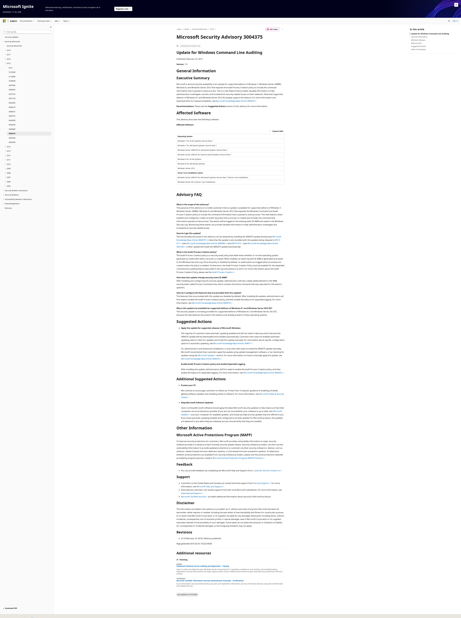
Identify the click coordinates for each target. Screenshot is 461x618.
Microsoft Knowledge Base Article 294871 (232, 343)
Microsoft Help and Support (209, 486)
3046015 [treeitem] (12, 111)
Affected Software (418, 40)
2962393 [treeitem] (12, 138)
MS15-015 (236, 243)
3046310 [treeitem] (12, 107)
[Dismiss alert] (456, 5)
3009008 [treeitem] (12, 129)
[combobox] (27, 32)
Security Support (261, 483)
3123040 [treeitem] (12, 72)
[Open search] (449, 21)
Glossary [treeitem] (8, 208)
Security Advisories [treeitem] (14, 46)
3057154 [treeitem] (12, 98)
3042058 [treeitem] (12, 120)
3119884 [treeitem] (12, 76)
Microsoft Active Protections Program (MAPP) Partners (238, 458)
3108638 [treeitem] (12, 81)
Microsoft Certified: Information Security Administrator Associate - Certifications (210, 581)
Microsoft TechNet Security (193, 496)
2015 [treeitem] (10, 68)
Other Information (418, 49)
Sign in (455, 21)
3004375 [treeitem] (12, 133)
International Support (191, 493)
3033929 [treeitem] (12, 125)
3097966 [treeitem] (12, 85)
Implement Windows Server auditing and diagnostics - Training (202, 566)
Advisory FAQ (416, 43)
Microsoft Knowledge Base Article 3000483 (205, 243)
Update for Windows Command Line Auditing (430, 34)
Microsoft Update (206, 355)
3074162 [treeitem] (12, 94)
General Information (419, 37)
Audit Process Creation (222, 272)
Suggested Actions (418, 46)
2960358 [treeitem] (12, 142)
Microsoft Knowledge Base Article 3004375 (235, 101)
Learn (179, 29)
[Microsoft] (4, 21)
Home (186, 29)
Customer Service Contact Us (266, 470)
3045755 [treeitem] (12, 116)
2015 (212, 29)
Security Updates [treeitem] (11, 37)
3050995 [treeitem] (12, 103)
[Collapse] (51, 27)
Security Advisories (199, 29)
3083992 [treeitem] (12, 89)
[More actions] (282, 29)
